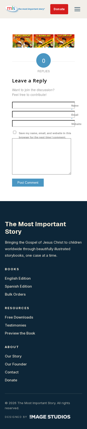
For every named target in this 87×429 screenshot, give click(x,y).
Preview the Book (20, 333)
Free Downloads (19, 317)
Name (75, 107)
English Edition (18, 278)
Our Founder (16, 364)
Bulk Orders (15, 294)
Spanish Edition (18, 286)
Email (74, 117)
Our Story (13, 356)
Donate (59, 9)
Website (76, 124)
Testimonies (15, 325)
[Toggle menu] (77, 9)
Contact (12, 372)
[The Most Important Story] (25, 9)
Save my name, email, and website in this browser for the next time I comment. (45, 135)
